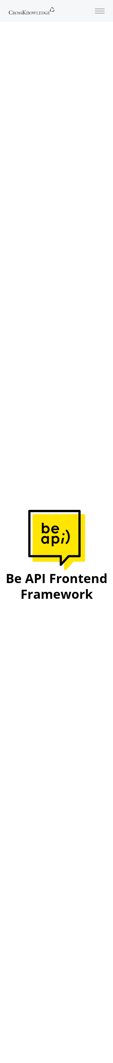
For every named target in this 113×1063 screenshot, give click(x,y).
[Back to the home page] (31, 10)
